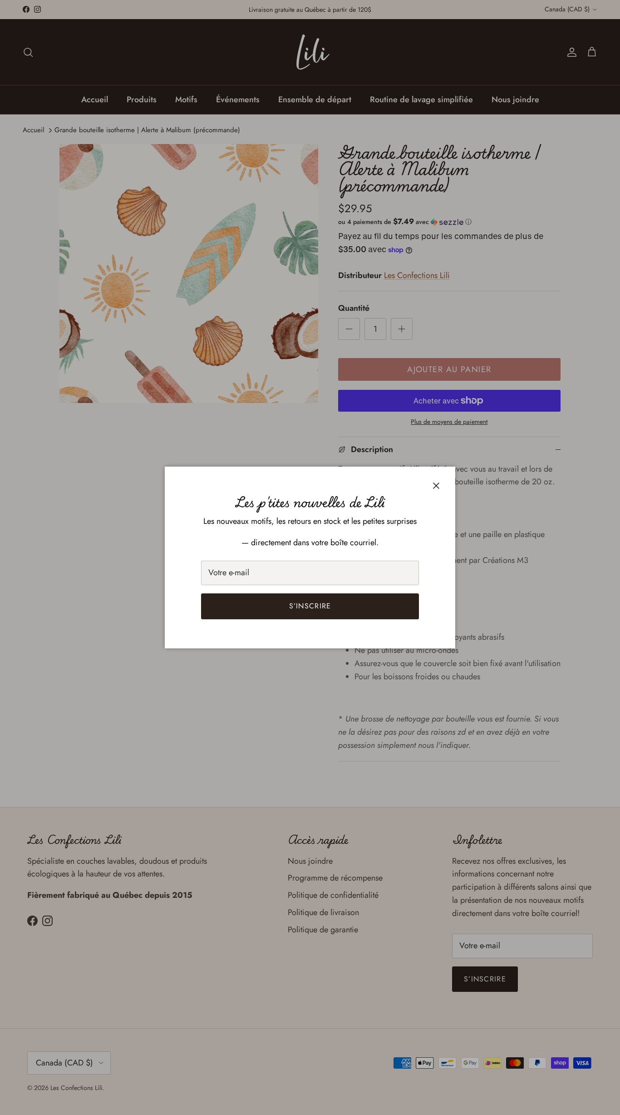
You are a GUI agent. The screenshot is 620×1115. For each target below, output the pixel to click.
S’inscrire (310, 606)
